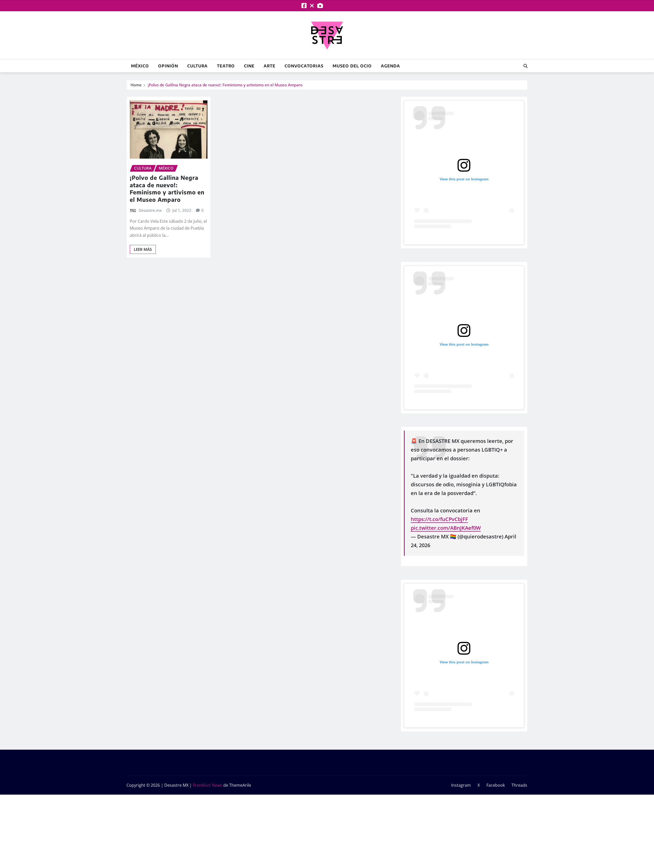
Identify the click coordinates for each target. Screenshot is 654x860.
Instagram (461, 785)
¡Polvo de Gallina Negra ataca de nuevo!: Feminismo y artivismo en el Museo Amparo (225, 84)
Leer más (143, 249)
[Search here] (525, 66)
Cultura (197, 65)
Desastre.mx (150, 210)
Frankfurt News (207, 785)
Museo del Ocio (352, 65)
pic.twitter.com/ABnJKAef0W (446, 527)
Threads (519, 785)
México (140, 65)
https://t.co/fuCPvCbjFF (439, 519)
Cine (249, 65)
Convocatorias (304, 65)
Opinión (168, 65)
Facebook (495, 785)
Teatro (226, 65)
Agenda (390, 65)
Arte (269, 65)
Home (136, 84)
